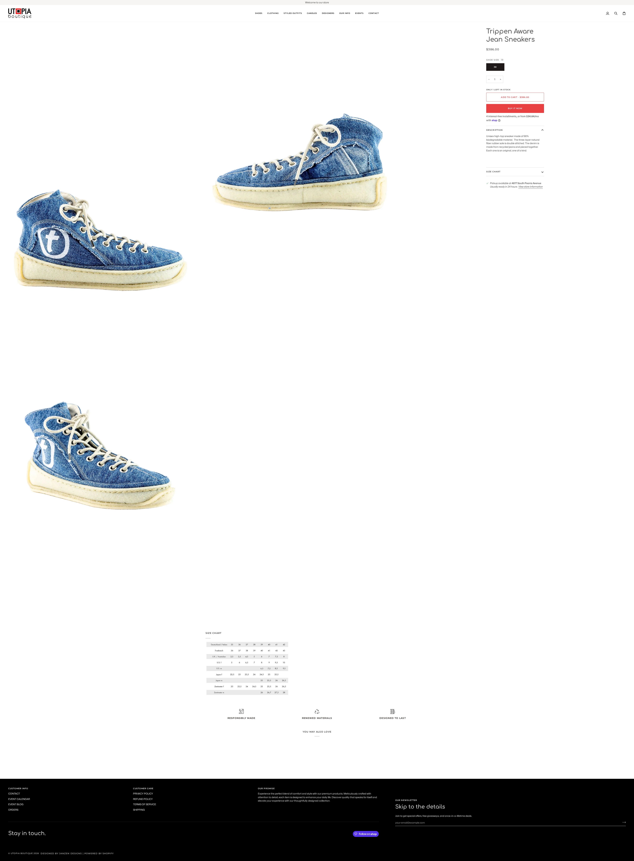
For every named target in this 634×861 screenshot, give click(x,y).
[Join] (623, 822)
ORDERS (13, 809)
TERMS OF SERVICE (144, 804)
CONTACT (14, 793)
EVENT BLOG (15, 804)
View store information (530, 186)
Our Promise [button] (266, 788)
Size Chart (493, 171)
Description (494, 130)
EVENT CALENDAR (19, 799)
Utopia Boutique (22, 853)
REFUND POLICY (143, 799)
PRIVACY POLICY (143, 793)
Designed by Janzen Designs (61, 853)
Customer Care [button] (143, 788)
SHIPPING (139, 809)
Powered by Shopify (99, 853)
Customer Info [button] (18, 788)
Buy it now (515, 108)
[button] (259, 13)
